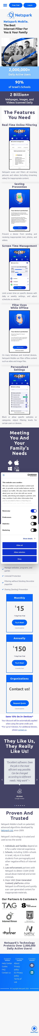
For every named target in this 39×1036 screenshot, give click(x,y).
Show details (28, 538)
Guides (4, 966)
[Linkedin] (32, 972)
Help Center (7, 963)
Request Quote (19, 703)
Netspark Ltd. (7, 830)
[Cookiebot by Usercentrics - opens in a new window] (28, 475)
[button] (5, 5)
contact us (22, 730)
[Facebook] (32, 965)
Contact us (6, 973)
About (16, 963)
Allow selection (19, 552)
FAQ (3, 969)
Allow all (19, 545)
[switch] (34, 517)
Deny (19, 559)
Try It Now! (19, 622)
